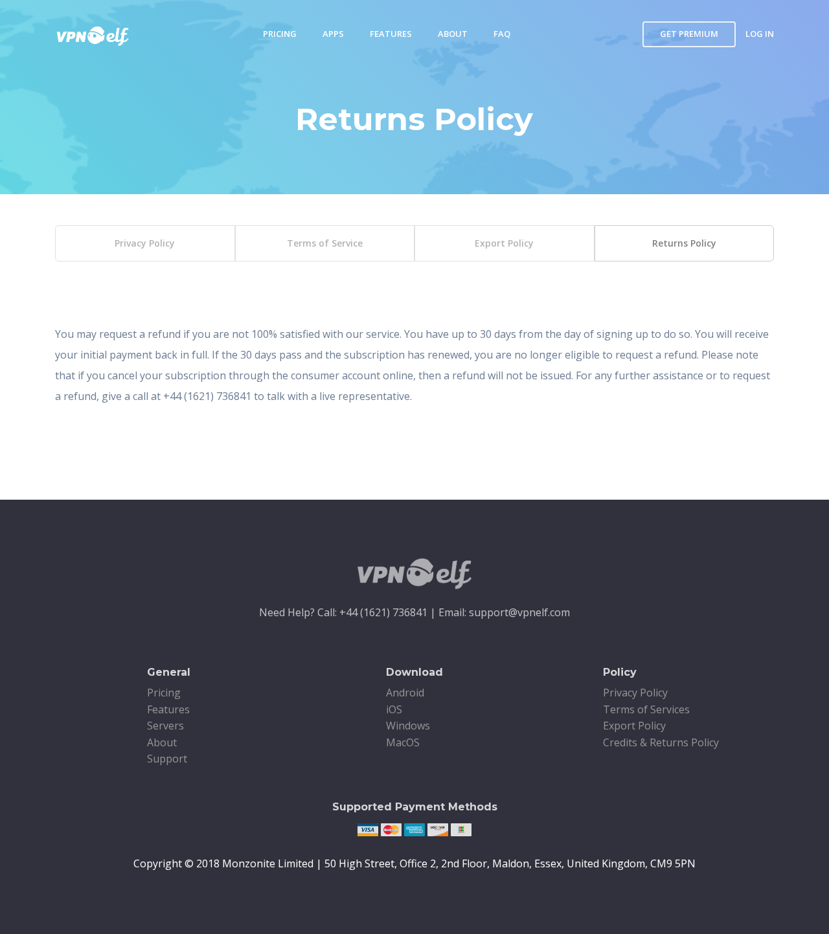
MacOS (403, 742)
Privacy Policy (145, 243)
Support (167, 758)
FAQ (502, 33)
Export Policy (504, 243)
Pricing (280, 33)
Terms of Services (646, 709)
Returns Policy (684, 243)
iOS (394, 709)
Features (391, 33)
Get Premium (689, 33)
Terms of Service (325, 243)
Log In (759, 33)
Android (405, 692)
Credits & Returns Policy (661, 742)
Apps (333, 33)
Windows (408, 725)
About (453, 33)
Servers (165, 725)
